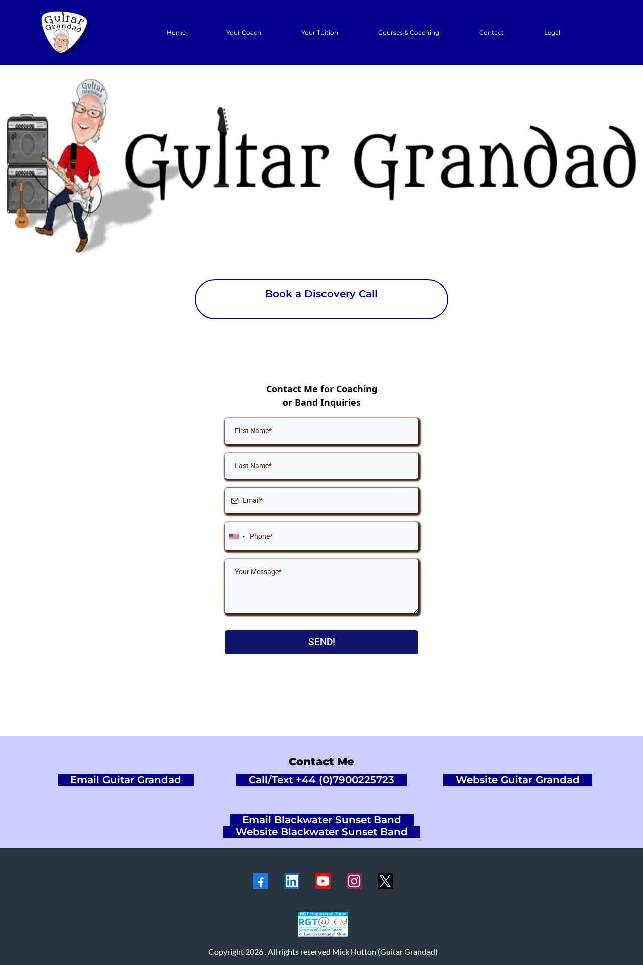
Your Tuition (319, 32)
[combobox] (236, 536)
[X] (385, 881)
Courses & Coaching (408, 32)
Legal (552, 32)
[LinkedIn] (291, 881)
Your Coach (243, 32)
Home (176, 32)
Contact (491, 32)
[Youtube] (323, 881)
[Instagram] (354, 881)
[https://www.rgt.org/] (322, 924)
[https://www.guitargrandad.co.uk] (65, 33)
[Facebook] (260, 881)
